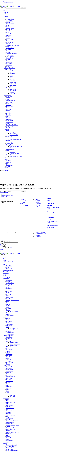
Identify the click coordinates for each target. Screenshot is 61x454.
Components (7, 95)
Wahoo (8, 401)
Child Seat (9, 65)
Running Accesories (15, 344)
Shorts (11, 72)
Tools (7, 285)
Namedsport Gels (14, 135)
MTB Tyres (9, 98)
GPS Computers (10, 402)
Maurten (8, 160)
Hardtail (8, 26)
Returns (38, 205)
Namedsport (9, 165)
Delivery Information (37, 200)
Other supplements (11, 142)
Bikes (5, 16)
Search (23, 7)
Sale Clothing (13, 83)
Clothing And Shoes (9, 68)
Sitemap (38, 235)
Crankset (8, 113)
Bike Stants (9, 63)
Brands (6, 159)
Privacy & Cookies (40, 232)
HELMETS (9, 35)
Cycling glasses (10, 48)
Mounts (8, 52)
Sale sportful (13, 85)
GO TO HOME (4, 193)
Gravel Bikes (9, 21)
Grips (7, 50)
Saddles (8, 110)
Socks (11, 75)
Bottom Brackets (10, 100)
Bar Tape (8, 43)
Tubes (7, 99)
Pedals (8, 107)
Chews (8, 140)
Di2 (7, 116)
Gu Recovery (13, 137)
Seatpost (8, 375)
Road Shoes (13, 89)
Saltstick (8, 162)
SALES (6, 168)
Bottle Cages (9, 39)
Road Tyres (9, 96)
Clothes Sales (13, 82)
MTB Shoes (13, 90)
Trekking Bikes (10, 28)
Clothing (8, 69)
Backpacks (9, 59)
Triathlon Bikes (10, 19)
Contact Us (23, 200)
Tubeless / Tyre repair (11, 53)
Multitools (8, 49)
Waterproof (12, 79)
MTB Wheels (9, 126)
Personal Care (9, 42)
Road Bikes (9, 18)
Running (8, 341)
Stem (7, 391)
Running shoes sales (8, 270)
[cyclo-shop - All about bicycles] (10, 6)
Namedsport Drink (14, 153)
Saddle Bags (9, 58)
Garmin (8, 399)
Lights (8, 36)
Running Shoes (13, 345)
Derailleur (8, 115)
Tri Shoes (12, 92)
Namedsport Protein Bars (16, 156)
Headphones (9, 302)
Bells (7, 60)
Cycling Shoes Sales (8, 261)
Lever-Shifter (9, 120)
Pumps (8, 46)
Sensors (8, 406)
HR (7, 403)
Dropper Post (9, 122)
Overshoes (12, 93)
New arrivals (6, 277)
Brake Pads (9, 102)
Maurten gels (13, 133)
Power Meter (9, 405)
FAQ (37, 206)
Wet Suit (12, 86)
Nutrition (6, 129)
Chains (8, 112)
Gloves (11, 78)
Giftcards (5, 263)
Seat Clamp (9, 368)
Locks (7, 66)
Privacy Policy (24, 205)
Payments (38, 203)
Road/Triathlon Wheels (12, 125)
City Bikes (9, 29)
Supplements (9, 143)
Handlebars (9, 109)
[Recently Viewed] (2, 240)
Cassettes (8, 105)
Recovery (8, 136)
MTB (7, 25)
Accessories (7, 33)
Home (6, 170)
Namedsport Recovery (15, 139)
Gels (7, 130)
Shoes (7, 87)
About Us (22, 199)
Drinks (8, 150)
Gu (7, 163)
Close (1, 245)
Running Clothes (14, 342)
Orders (37, 202)
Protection (8, 41)
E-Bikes (8, 22)
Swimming (9, 288)
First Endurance (10, 149)
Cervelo (8, 30)
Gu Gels (12, 132)
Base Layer (12, 73)
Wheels (6, 123)
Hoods (8, 117)
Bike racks (9, 62)
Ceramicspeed (9, 106)
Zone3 (8, 166)
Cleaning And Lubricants (12, 45)
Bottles (8, 38)
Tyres (7, 393)
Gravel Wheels (10, 447)
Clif (10, 147)
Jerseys (11, 76)
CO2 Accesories (10, 55)
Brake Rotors (9, 103)
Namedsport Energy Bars (16, 146)
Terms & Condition (22, 203)
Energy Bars (9, 145)
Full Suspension (10, 23)
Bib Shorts (12, 70)
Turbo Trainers (10, 56)
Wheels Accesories (11, 127)
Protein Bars (9, 154)
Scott (7, 32)
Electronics (7, 157)
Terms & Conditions (41, 233)
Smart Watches (10, 408)
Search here (3, 7)
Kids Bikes (9, 325)
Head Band (12, 80)
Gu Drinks (12, 152)
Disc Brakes (9, 119)
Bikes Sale (5, 273)
